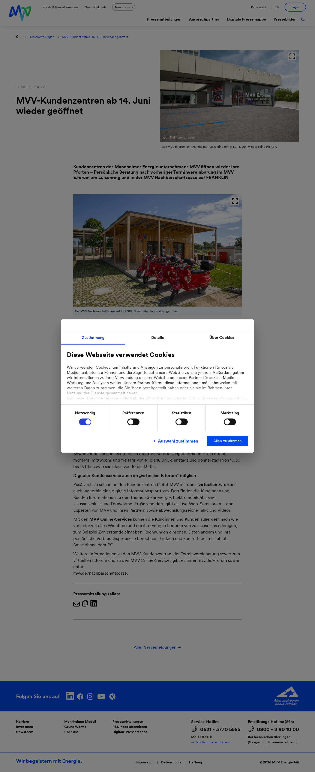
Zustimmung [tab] (93, 337)
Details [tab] (157, 337)
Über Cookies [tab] (221, 337)
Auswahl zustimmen (178, 440)
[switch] (133, 421)
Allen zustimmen (227, 440)
